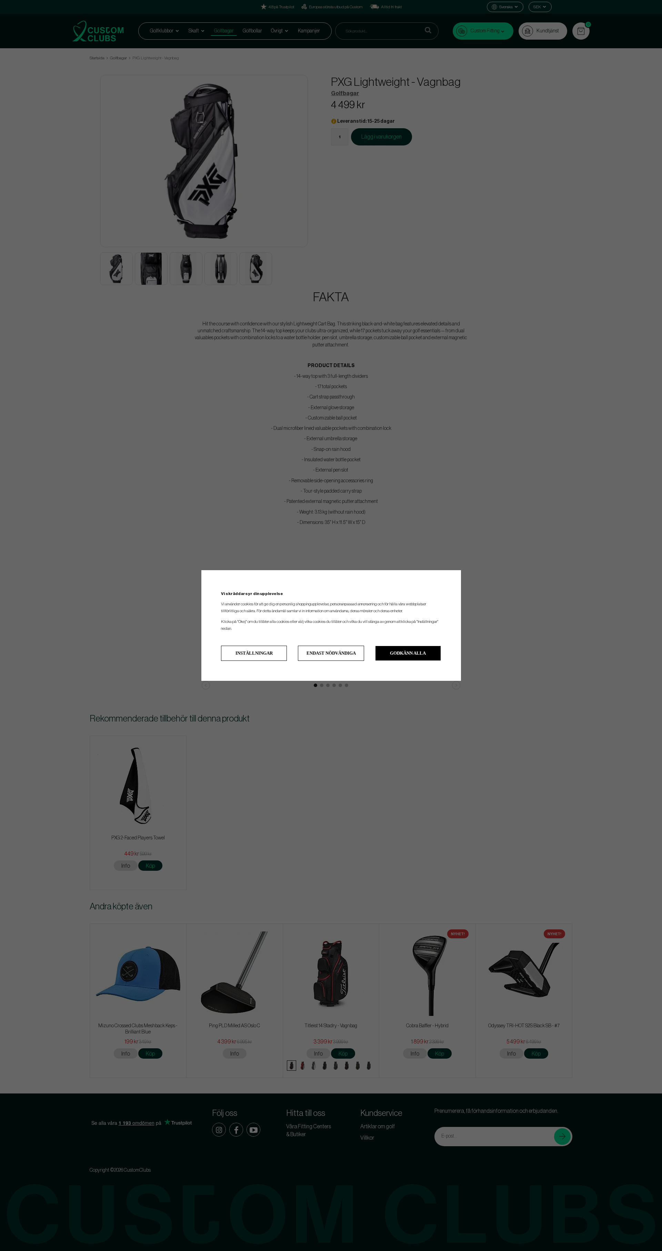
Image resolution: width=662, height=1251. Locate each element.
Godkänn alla (408, 653)
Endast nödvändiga (331, 653)
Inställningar (254, 653)
